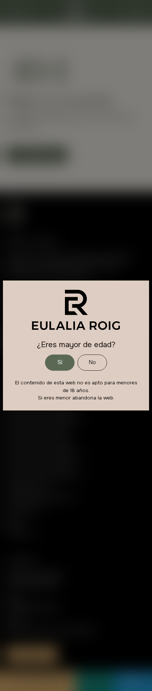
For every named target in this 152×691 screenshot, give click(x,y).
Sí (59, 362)
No (92, 362)
